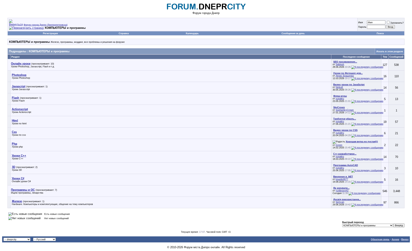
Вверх (405, 239)
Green (339, 145)
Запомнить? (397, 23)
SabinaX (340, 64)
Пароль (362, 27)
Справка (124, 33)
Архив (395, 239)
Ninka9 (339, 87)
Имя (360, 22)
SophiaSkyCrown (345, 110)
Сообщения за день (293, 33)
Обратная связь (380, 239)
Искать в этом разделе (389, 51)
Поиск (380, 33)
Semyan (340, 202)
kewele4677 (342, 179)
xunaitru (340, 98)
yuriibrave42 (342, 190)
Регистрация (50, 33)
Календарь (192, 33)
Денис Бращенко (345, 75)
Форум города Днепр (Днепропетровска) (46, 24)
